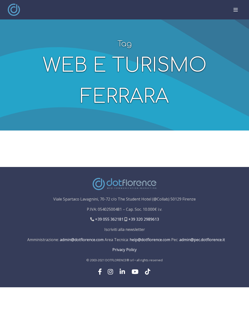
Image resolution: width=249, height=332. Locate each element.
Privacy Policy (124, 249)
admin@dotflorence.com (82, 239)
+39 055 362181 (109, 219)
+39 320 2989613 (143, 219)
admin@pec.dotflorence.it (202, 239)
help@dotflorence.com (150, 239)
